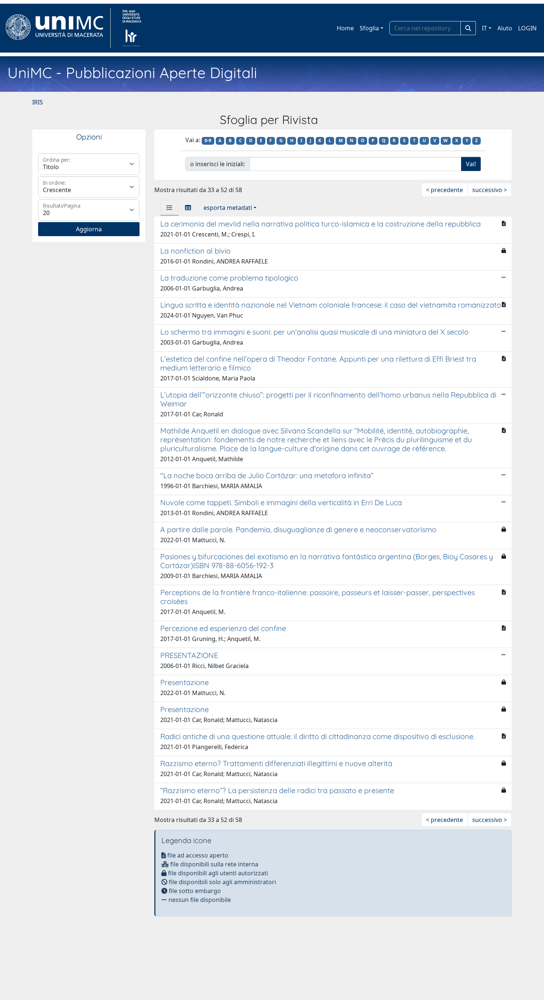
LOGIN (527, 28)
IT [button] (484, 28)
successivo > (489, 190)
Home (345, 28)
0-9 (208, 140)
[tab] (169, 207)
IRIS (37, 102)
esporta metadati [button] (228, 208)
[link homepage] (57, 28)
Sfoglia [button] (369, 28)
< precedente (444, 190)
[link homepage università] (132, 28)
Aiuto (504, 28)
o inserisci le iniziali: (217, 164)
